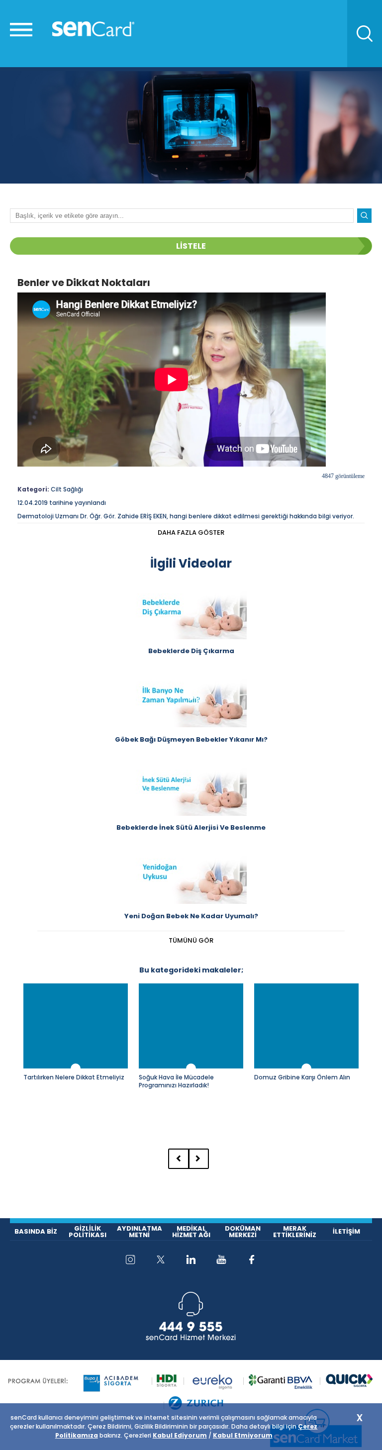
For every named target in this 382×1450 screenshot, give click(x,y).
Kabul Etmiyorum (243, 1435)
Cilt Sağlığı (67, 489)
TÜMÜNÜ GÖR (191, 940)
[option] (75, 1058)
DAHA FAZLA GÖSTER (191, 532)
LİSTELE (191, 246)
